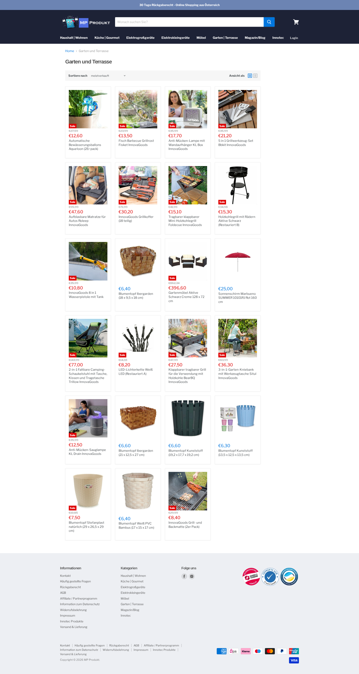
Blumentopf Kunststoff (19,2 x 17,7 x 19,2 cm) (185, 453)
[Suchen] (269, 22)
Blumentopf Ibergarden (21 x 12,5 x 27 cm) (136, 453)
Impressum (67, 615)
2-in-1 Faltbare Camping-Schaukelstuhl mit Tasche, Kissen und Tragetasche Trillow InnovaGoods (88, 376)
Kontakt (65, 575)
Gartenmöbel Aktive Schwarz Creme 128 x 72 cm (186, 297)
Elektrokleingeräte (175, 38)
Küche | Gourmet (107, 38)
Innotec (278, 38)
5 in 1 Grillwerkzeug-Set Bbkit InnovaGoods (235, 143)
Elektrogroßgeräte (140, 38)
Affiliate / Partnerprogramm (78, 598)
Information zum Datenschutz (80, 604)
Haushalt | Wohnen (74, 38)
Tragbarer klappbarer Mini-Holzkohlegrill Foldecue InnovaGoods (185, 221)
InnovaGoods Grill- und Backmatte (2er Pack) (185, 525)
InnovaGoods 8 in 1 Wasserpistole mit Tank (86, 295)
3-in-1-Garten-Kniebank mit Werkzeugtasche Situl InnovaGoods (237, 374)
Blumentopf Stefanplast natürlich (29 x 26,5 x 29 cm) (86, 527)
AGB (63, 592)
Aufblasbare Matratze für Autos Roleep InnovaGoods (87, 221)
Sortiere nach (77, 75)
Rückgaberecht (70, 587)
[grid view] (250, 76)
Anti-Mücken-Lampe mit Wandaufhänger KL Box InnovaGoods (186, 145)
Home (69, 51)
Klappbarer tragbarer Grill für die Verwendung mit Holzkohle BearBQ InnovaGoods (187, 376)
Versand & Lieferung (73, 627)
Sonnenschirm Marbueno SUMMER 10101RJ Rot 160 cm (237, 298)
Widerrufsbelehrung (73, 610)
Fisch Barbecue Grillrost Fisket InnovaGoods (136, 143)
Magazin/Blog (255, 38)
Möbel (201, 38)
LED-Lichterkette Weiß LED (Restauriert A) (136, 372)
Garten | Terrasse (225, 38)
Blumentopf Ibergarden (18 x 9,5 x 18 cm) (136, 296)
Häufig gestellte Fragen (75, 581)
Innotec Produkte (71, 621)
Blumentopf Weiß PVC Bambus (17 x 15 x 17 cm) (136, 525)
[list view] (255, 76)
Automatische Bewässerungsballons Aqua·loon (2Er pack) (85, 145)
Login (294, 38)
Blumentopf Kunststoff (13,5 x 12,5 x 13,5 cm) (235, 453)
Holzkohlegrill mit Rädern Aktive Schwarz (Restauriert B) (236, 221)
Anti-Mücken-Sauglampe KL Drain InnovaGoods (87, 452)
